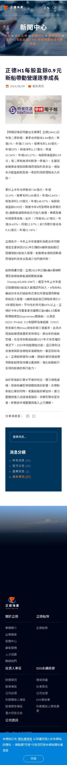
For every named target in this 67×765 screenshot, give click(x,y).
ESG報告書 (43, 699)
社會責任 (42, 686)
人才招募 (11, 654)
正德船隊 (42, 628)
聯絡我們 (11, 661)
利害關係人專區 (15, 699)
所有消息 (19, 460)
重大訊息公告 (14, 713)
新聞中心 (38, 35)
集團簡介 (11, 628)
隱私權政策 (25, 739)
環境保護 (42, 680)
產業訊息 (19, 471)
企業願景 (11, 634)
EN (46, 7)
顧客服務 (11, 648)
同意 (33, 758)
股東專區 (11, 686)
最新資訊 (54, 35)
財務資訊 (11, 680)
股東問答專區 (14, 706)
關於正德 (21, 35)
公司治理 (11, 693)
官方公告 (19, 466)
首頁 (7, 35)
